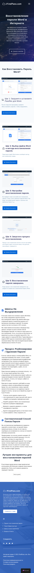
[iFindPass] (11, 3)
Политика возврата (9, 564)
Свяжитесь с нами (10, 511)
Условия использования (10, 562)
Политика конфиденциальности (13, 560)
